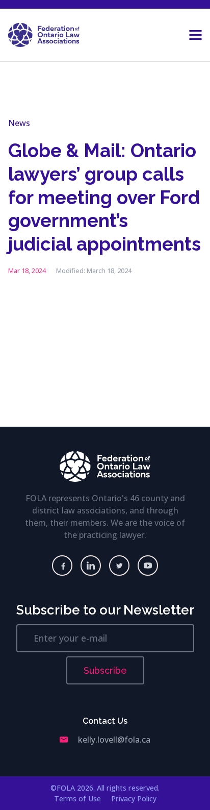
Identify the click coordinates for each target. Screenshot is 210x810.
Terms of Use (77, 798)
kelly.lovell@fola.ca (114, 739)
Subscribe (105, 670)
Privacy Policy (133, 798)
